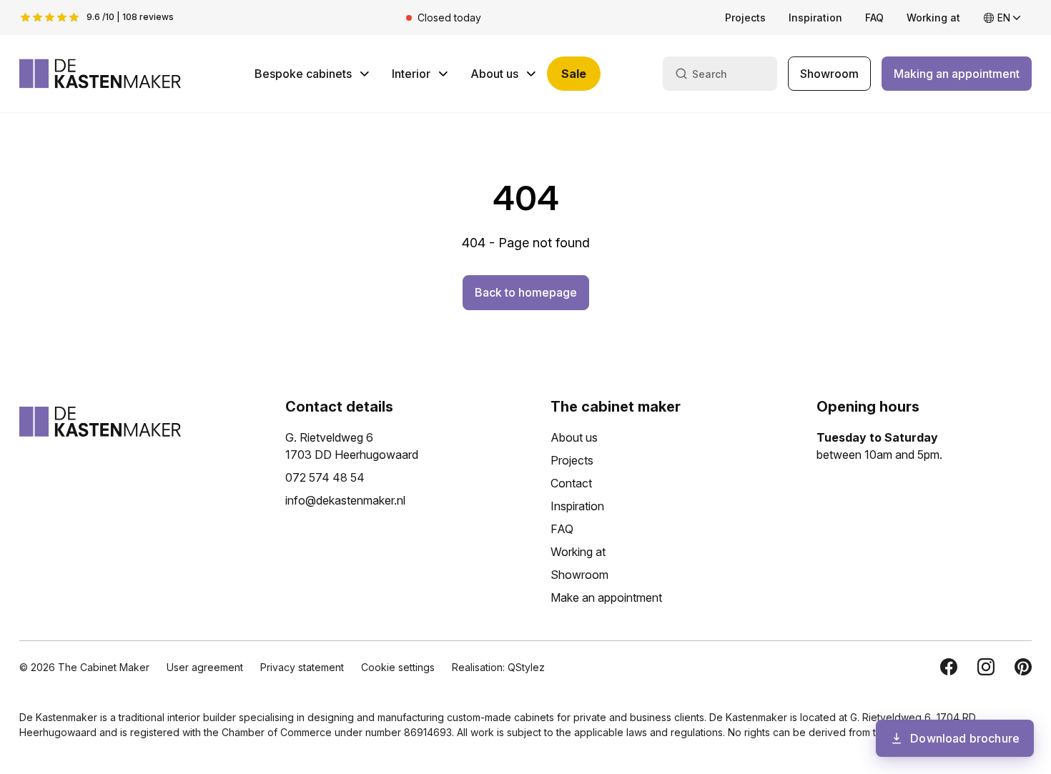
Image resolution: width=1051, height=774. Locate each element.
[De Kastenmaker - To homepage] (100, 73)
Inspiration (815, 17)
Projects (745, 17)
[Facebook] (948, 666)
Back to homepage (526, 292)
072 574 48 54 (325, 477)
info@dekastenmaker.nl (345, 500)
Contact (571, 483)
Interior (411, 73)
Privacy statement (302, 667)
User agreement (205, 667)
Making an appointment (957, 73)
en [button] (1003, 17)
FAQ (874, 17)
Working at (933, 17)
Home (39, 149)
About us (494, 73)
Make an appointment (606, 597)
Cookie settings (398, 667)
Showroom (829, 73)
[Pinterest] (1023, 666)
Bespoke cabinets (303, 73)
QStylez (526, 667)
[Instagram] (986, 666)
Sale (573, 73)
